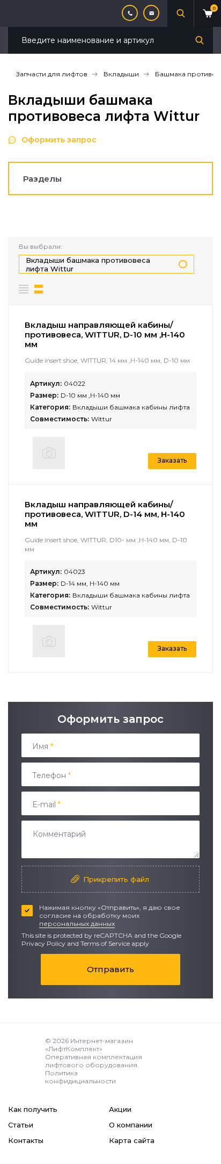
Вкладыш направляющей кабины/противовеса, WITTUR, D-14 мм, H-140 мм (105, 514)
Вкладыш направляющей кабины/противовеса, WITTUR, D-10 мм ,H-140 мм (105, 334)
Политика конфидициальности (80, 1077)
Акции (120, 1109)
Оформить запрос (59, 140)
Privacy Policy (43, 943)
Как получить (32, 1109)
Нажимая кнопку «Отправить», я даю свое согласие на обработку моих (109, 915)
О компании (130, 1124)
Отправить (110, 969)
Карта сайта (131, 1140)
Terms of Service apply (114, 943)
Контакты (25, 1140)
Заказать (172, 460)
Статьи (20, 1124)
